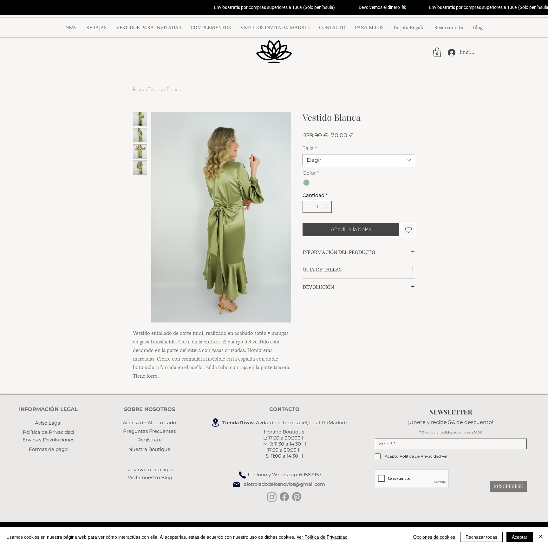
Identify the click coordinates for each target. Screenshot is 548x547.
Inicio (138, 89)
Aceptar (519, 537)
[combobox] (359, 160)
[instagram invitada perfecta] (272, 497)
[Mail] (236, 484)
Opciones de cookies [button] (434, 537)
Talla (310, 148)
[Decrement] (307, 207)
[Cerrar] (540, 537)
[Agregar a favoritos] (408, 229)
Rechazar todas (481, 537)
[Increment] (327, 207)
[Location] (215, 422)
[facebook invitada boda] (284, 497)
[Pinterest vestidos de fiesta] (296, 497)
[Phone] (242, 475)
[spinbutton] (317, 207)
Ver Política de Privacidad (322, 537)
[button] (437, 52)
